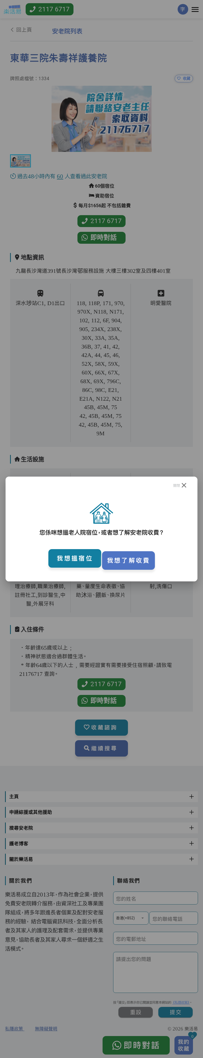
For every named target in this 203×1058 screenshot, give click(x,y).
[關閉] (184, 485)
